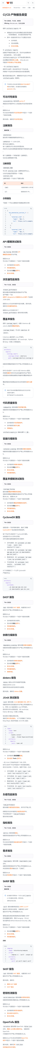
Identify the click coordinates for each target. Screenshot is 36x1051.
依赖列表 (10, 672)
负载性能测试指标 (14, 807)
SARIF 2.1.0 (23, 907)
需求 (11, 868)
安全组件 (17, 265)
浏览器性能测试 (12, 306)
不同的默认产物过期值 (14, 62)
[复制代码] (31, 209)
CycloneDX (6, 530)
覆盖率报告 (15, 326)
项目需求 (10, 875)
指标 (16, 833)
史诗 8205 (10, 89)
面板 (18, 755)
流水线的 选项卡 (14, 758)
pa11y (21, 101)
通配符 (9, 373)
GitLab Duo (17, 7)
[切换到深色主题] (33, 2)
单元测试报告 (11, 718)
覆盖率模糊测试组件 (20, 503)
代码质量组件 (18, 423)
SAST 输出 (10, 987)
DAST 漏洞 (16, 607)
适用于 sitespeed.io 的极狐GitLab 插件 (15, 297)
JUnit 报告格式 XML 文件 (22, 702)
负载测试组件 (21, 811)
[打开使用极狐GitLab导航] (3, 2)
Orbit (24, 7)
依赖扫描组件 (18, 661)
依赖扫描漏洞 (27, 645)
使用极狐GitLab (6, 7)
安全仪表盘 (14, 46)
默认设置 (15, 60)
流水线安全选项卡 (12, 1013)
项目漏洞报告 (11, 268)
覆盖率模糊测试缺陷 (14, 492)
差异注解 (29, 382)
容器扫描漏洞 (27, 449)
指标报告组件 (18, 842)
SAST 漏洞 (16, 973)
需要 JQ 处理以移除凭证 (14, 1029)
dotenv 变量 (18, 691)
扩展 (29, 7)
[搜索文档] (28, 2)
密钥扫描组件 (18, 1010)
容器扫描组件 (18, 464)
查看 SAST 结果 (12, 984)
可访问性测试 (18, 119)
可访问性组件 (18, 113)
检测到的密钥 (25, 997)
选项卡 (16, 270)
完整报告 (10, 428)
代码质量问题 (22, 407)
